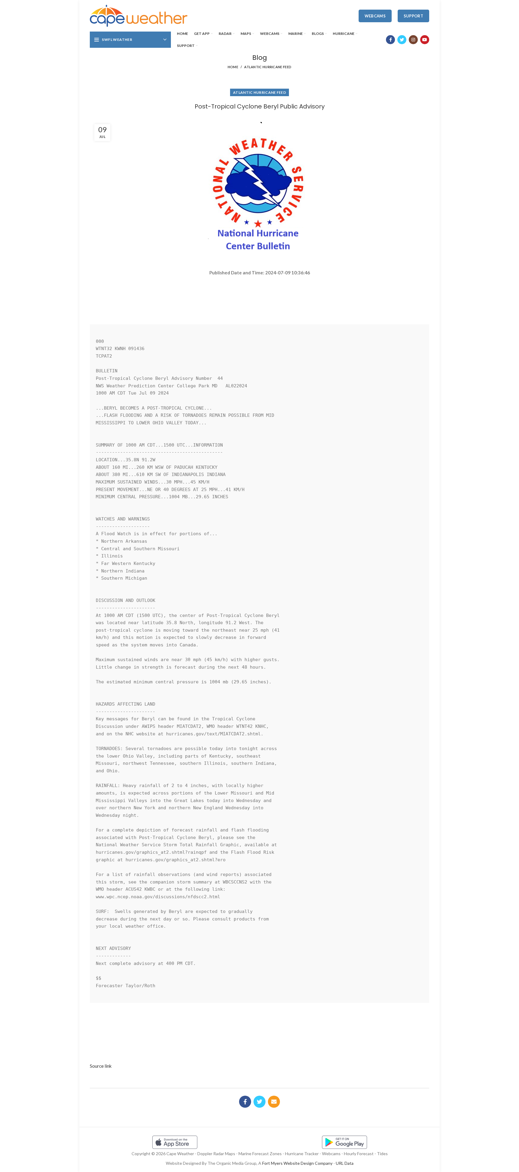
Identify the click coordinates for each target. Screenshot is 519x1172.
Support (413, 16)
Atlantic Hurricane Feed (267, 67)
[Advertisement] (259, 297)
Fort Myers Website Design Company (297, 1163)
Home (233, 67)
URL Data (345, 1163)
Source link (101, 1066)
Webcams (375, 16)
